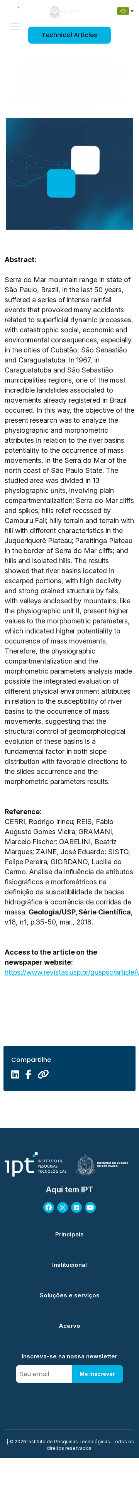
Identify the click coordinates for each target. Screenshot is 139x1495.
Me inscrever (97, 1374)
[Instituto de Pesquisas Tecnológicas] (19, 11)
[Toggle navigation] (15, 26)
